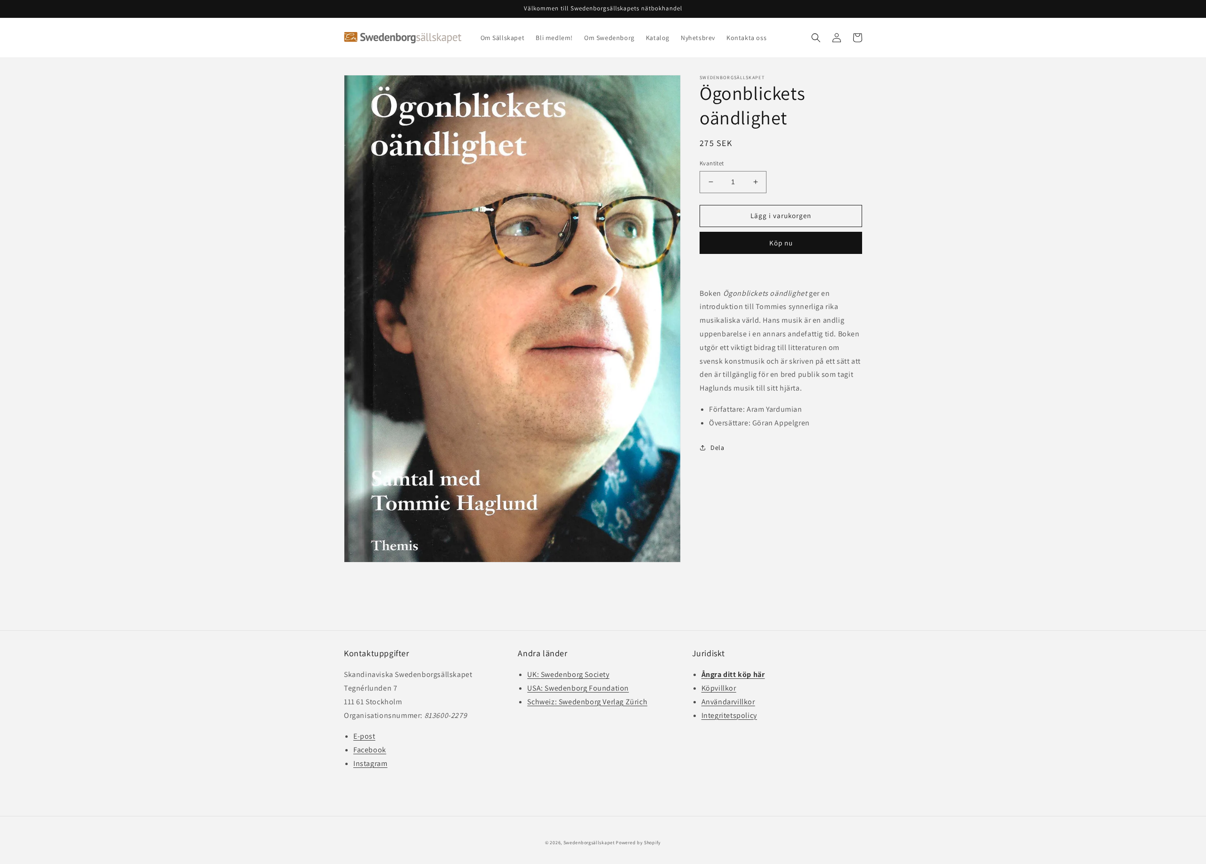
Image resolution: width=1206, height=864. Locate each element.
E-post (364, 736)
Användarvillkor (728, 702)
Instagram (370, 763)
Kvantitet (712, 163)
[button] (816, 37)
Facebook (369, 750)
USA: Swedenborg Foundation (578, 688)
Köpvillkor (718, 688)
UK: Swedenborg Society (568, 674)
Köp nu (781, 242)
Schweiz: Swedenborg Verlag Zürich (587, 702)
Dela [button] (717, 447)
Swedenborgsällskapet (589, 843)
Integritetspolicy (729, 715)
